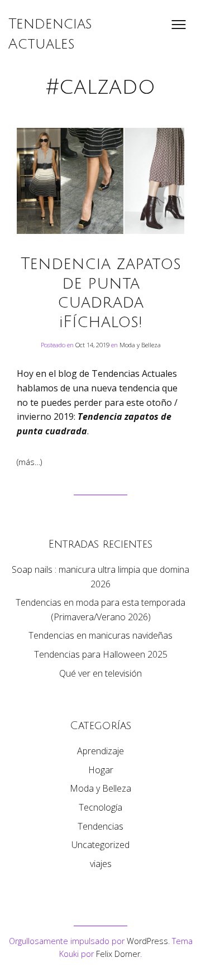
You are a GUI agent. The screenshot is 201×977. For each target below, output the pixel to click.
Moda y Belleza (140, 345)
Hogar (100, 770)
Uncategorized (100, 845)
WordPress (147, 941)
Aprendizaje (100, 751)
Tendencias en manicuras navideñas (100, 635)
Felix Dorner (118, 954)
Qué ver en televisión (100, 673)
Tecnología (100, 807)
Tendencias (100, 826)
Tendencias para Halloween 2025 (101, 654)
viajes (101, 864)
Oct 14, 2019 (93, 345)
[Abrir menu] (179, 25)
